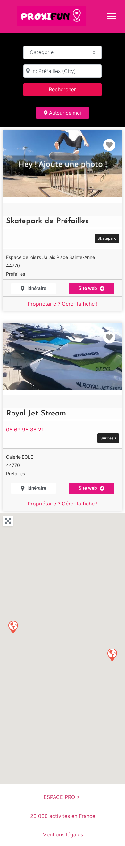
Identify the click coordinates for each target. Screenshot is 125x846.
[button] (111, 16)
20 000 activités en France (62, 816)
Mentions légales (62, 834)
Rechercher (70, 89)
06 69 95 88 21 (25, 429)
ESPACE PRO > (63, 797)
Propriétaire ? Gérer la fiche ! (62, 304)
